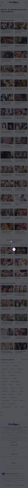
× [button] (14, 249)
